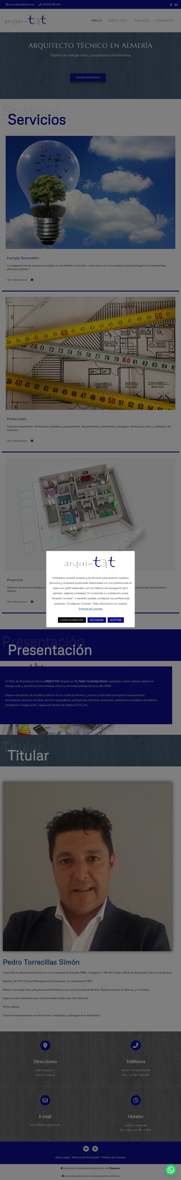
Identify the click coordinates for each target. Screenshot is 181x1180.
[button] (170, 1169)
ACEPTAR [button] (115, 619)
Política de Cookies (90, 608)
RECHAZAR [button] (97, 619)
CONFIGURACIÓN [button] (71, 619)
